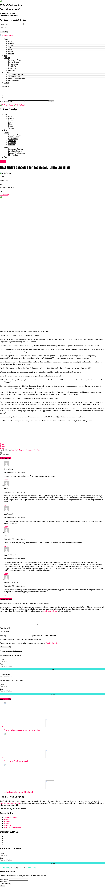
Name (2, 24)
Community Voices (15, 60)
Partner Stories (13, 62)
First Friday (15, 450)
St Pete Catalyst (31, 868)
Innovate (11, 43)
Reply (6, 480)
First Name (4, 628)
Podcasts (11, 70)
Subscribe (4, 32)
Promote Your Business (16, 79)
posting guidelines (50, 611)
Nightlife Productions (26, 450)
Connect (7, 72)
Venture (11, 54)
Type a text (4, 101)
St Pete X (7, 825)
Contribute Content (15, 77)
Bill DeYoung (4, 195)
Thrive (10, 45)
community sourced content (10, 803)
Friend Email (5, 884)
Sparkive (7, 822)
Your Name (4, 879)
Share (2, 886)
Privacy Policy (5, 868)
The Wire (7, 824)
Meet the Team (13, 81)
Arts (5, 56)
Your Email (4, 881)
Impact (10, 52)
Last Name (4, 632)
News (6, 39)
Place (10, 50)
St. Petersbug (39, 450)
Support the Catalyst (15, 74)
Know (10, 41)
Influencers (12, 68)
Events (6, 83)
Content (7, 58)
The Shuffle (12, 66)
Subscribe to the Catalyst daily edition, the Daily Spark (21, 640)
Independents (13, 64)
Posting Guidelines (52, 643)
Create (10, 47)
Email (2, 28)
